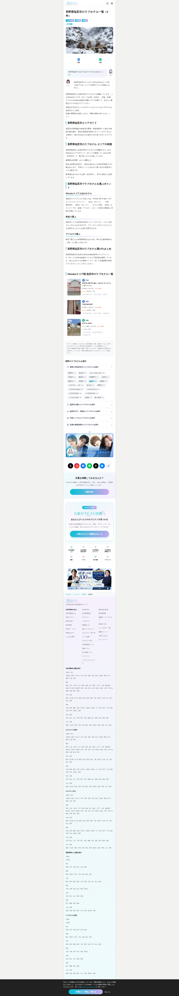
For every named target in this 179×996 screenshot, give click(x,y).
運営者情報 (102, 613)
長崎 (110, 725)
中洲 (79, 725)
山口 (74, 718)
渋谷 (70, 685)
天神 (83, 725)
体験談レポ (86, 625)
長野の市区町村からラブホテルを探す (84, 367)
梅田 (70, 708)
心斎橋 (87, 708)
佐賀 (99, 725)
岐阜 (87, 698)
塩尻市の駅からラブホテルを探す (82, 404)
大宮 (93, 688)
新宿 (83, 685)
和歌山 (75, 710)
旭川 (82, 675)
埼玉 (89, 688)
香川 (81, 718)
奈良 (70, 710)
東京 (67, 685)
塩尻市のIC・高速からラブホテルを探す (85, 411)
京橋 (78, 708)
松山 (92, 718)
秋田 (74, 678)
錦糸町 (78, 688)
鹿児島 (95, 725)
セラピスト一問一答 (88, 633)
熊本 (86, 725)
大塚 (85, 688)
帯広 (85, 675)
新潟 (84, 698)
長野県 (84, 594)
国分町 (101, 675)
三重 (95, 698)
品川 (90, 685)
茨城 (70, 691)
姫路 (111, 708)
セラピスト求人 (87, 641)
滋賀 (79, 710)
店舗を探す (89, 492)
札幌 (72, 675)
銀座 (94, 685)
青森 (105, 675)
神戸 (104, 708)
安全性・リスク (71, 629)
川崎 (105, 688)
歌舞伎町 (107, 685)
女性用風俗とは (71, 613)
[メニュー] (112, 3)
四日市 (99, 698)
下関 (78, 718)
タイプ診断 (86, 637)
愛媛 (89, 718)
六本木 (75, 685)
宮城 (93, 675)
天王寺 (82, 708)
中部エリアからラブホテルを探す (82, 418)
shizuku (68, 594)
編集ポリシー (103, 632)
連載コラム (86, 648)
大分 (106, 725)
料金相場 (69, 625)
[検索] (107, 3)
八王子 (98, 685)
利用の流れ (69, 621)
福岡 (67, 725)
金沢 (111, 698)
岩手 (109, 675)
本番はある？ (70, 633)
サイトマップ (103, 640)
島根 (107, 718)
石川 (107, 698)
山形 (70, 678)
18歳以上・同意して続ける (85, 992)
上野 (102, 685)
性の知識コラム (87, 652)
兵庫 (100, 708)
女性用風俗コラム (88, 644)
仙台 (96, 675)
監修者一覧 (102, 624)
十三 (96, 708)
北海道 (68, 675)
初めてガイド (70, 617)
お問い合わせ (103, 636)
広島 (67, 718)
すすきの (77, 675)
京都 (67, 710)
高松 (85, 718)
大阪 (67, 708)
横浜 (101, 688)
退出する (107, 992)
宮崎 (90, 725)
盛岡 (67, 678)
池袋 (86, 685)
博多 (75, 725)
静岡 (80, 698)
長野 (91, 698)
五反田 (73, 688)
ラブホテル (76, 594)
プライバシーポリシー (88, 987)
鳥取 (103, 718)
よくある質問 (70, 637)
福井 (70, 701)
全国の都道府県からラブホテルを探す (84, 425)
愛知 (67, 698)
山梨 (103, 698)
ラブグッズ (86, 656)
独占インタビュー (88, 629)
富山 (67, 701)
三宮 (107, 708)
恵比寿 (68, 688)
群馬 (78, 691)
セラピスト (86, 617)
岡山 (70, 718)
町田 (82, 688)
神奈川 (97, 688)
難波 (74, 708)
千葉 (109, 688)
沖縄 (102, 725)
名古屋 (71, 698)
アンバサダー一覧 (104, 628)
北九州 (71, 725)
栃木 (74, 691)
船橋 (67, 691)
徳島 (96, 718)
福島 (89, 675)
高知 (100, 718)
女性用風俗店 (86, 613)
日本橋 (92, 708)
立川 (79, 685)
